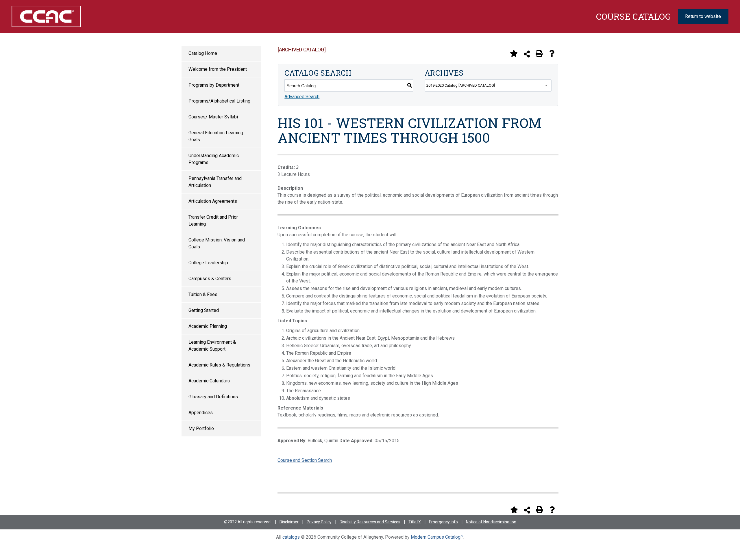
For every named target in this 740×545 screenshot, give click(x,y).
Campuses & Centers (209, 278)
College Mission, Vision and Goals (216, 243)
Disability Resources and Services (370, 522)
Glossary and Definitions (213, 396)
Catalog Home (202, 53)
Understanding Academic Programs (213, 159)
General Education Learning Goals (215, 136)
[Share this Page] (527, 54)
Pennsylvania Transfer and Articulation (215, 182)
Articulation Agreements (212, 201)
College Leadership (208, 262)
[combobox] (488, 85)
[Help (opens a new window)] (551, 53)
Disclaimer (289, 522)
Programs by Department (213, 85)
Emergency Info (443, 522)
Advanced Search (301, 96)
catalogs (291, 537)
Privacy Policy (319, 522)
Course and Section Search (305, 460)
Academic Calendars (209, 381)
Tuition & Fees (202, 294)
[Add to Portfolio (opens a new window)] (513, 53)
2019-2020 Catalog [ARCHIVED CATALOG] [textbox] (460, 85)
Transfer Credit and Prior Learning (213, 220)
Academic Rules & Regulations (219, 365)
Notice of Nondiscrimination (491, 522)
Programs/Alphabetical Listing (219, 101)
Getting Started (203, 310)
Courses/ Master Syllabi (213, 117)
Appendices (200, 412)
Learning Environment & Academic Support (212, 345)
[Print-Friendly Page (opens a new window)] (539, 53)
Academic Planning (207, 326)
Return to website (703, 16)
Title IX (414, 522)
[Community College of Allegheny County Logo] (66, 16)
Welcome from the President (217, 69)
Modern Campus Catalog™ (437, 537)
